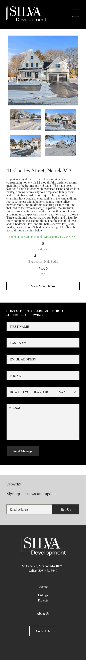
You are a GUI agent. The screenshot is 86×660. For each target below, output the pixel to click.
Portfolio (43, 587)
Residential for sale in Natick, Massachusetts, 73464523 (41, 236)
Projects (43, 600)
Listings (43, 595)
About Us (43, 613)
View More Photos (43, 286)
